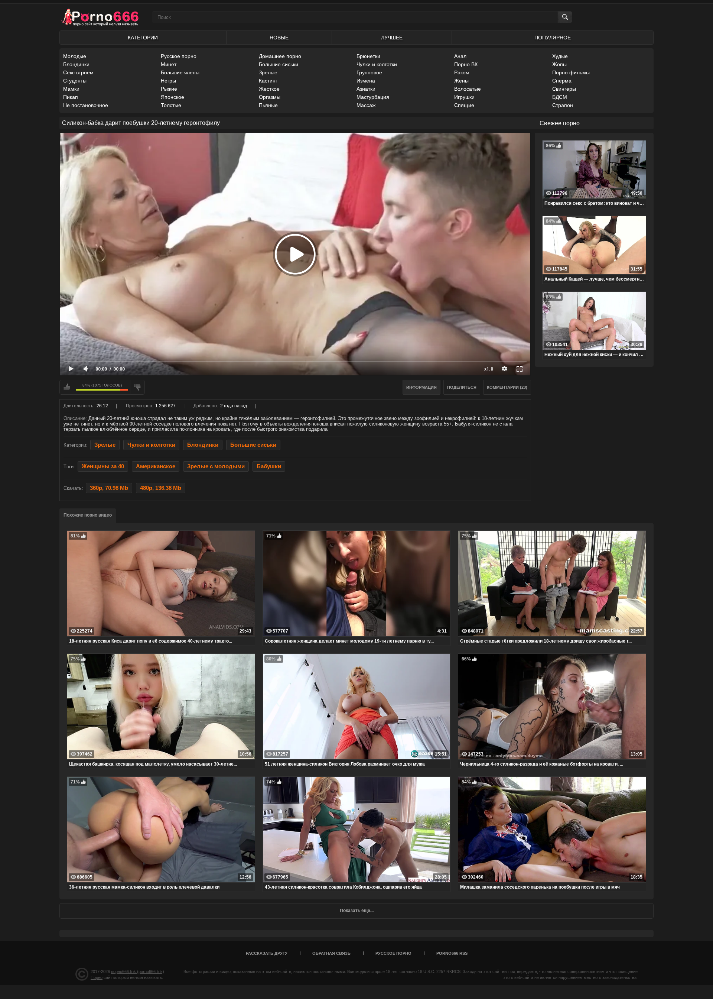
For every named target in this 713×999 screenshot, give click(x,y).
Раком (461, 72)
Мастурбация (372, 97)
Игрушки (464, 97)
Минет (168, 64)
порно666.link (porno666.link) (137, 971)
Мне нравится (66, 387)
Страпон (562, 105)
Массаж (365, 105)
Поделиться (461, 387)
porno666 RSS (452, 953)
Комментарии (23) (507, 387)
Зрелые (268, 72)
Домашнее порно (280, 56)
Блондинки (76, 64)
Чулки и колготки (376, 64)
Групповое (369, 72)
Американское (155, 466)
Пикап (70, 97)
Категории (143, 38)
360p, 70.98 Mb (109, 488)
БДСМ (559, 97)
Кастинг (268, 81)
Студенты (75, 81)
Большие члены (180, 72)
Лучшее (392, 38)
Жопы (559, 64)
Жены (461, 81)
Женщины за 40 (103, 466)
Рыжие (169, 89)
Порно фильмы (571, 72)
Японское (172, 97)
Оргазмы (269, 97)
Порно (96, 977)
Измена (365, 81)
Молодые (74, 56)
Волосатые (467, 89)
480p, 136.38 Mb (160, 488)
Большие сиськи (278, 64)
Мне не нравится (137, 387)
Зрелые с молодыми (216, 466)
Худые (560, 56)
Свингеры (564, 89)
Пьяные (268, 105)
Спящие (464, 105)
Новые (279, 38)
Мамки (71, 89)
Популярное (552, 38)
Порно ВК (466, 64)
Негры (168, 81)
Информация (421, 387)
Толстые (171, 105)
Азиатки (365, 89)
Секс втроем (78, 72)
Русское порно (178, 56)
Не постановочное (85, 105)
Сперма (562, 81)
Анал (460, 56)
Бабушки (269, 466)
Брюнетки (368, 56)
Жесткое (269, 89)
